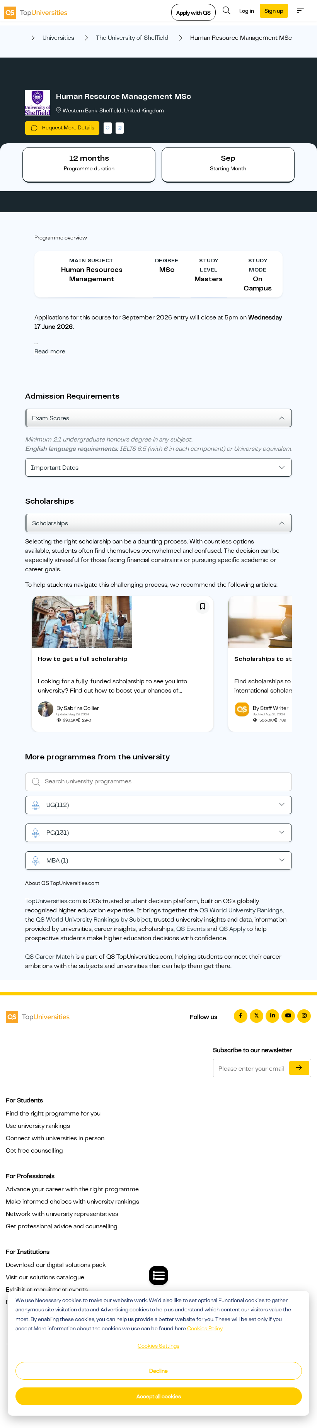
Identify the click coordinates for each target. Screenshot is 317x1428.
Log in (246, 10)
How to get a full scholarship (83, 659)
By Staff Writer (270, 708)
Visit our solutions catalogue (45, 1277)
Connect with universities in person (55, 1138)
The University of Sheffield (132, 38)
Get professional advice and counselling (62, 1226)
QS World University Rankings (241, 910)
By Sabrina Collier (77, 708)
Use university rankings (38, 1126)
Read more (49, 351)
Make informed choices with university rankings (72, 1202)
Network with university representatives (62, 1214)
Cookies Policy (205, 1328)
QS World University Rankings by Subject (93, 920)
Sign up (273, 10)
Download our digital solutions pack (56, 1265)
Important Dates (54, 468)
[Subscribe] (299, 1068)
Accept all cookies (158, 1396)
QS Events (191, 929)
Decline (158, 1370)
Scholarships (50, 523)
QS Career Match (49, 957)
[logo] (35, 10)
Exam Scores (50, 418)
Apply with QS (193, 12)
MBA (57, 860)
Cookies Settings (158, 1345)
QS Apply (232, 929)
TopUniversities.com (53, 901)
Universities (58, 38)
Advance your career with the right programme (72, 1189)
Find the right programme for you (53, 1113)
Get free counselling (34, 1151)
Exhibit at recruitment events (47, 1290)
